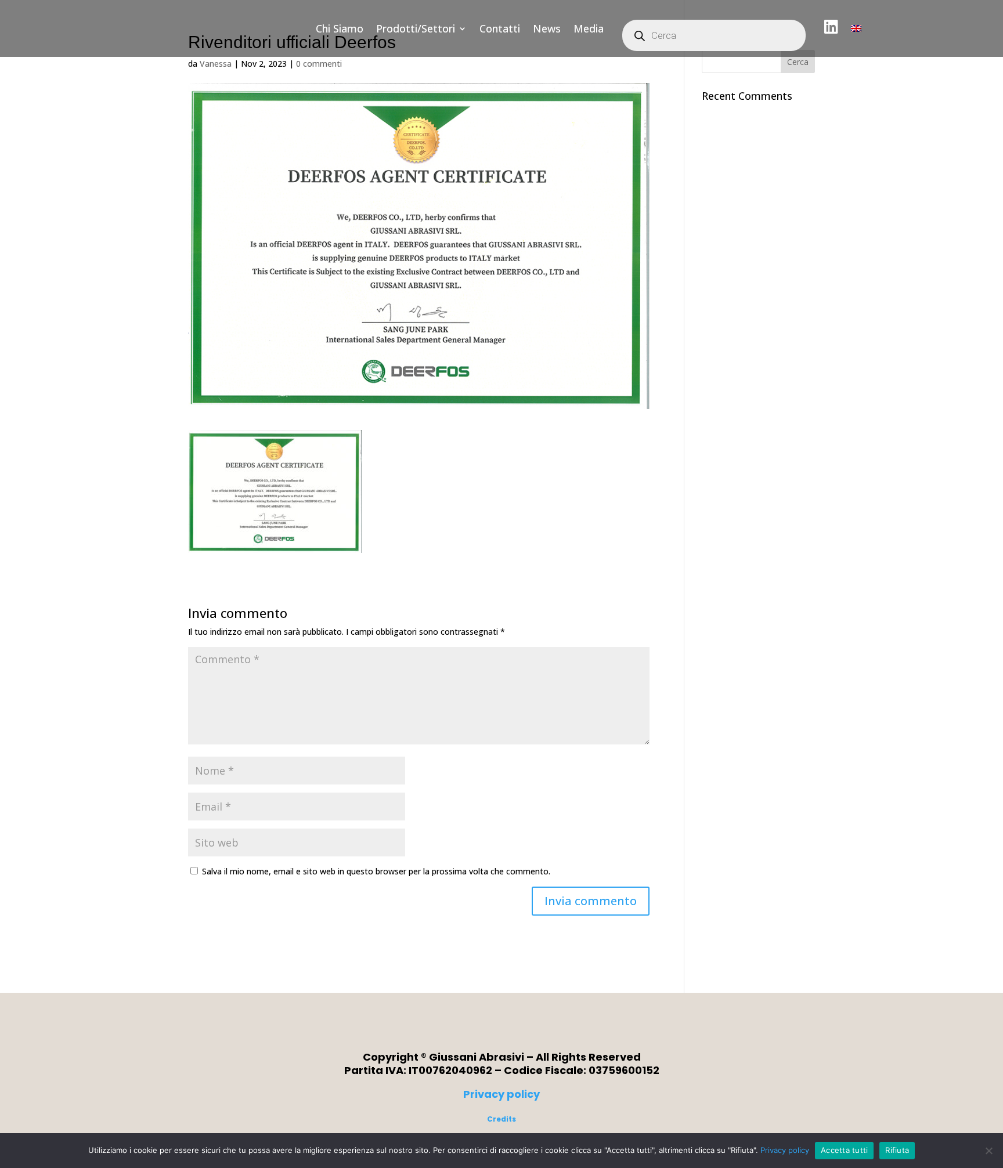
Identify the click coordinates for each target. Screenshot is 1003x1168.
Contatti (499, 28)
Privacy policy (501, 1094)
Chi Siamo (339, 28)
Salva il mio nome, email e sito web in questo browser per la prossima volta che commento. (376, 871)
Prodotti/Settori (415, 28)
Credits (501, 1119)
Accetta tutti (844, 1150)
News (547, 28)
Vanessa (216, 63)
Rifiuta (897, 1150)
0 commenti (319, 63)
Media (588, 28)
